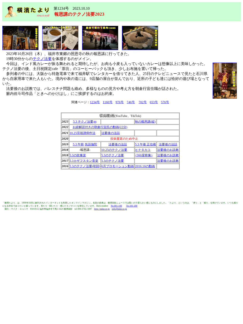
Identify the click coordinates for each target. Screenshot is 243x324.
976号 (120, 102)
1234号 (95, 102)
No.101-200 (131, 206)
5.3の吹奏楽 (78, 155)
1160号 (107, 102)
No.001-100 (116, 206)
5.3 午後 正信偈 (145, 144)
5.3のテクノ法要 (112, 155)
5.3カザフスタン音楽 (84, 160)
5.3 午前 (78, 144)
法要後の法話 (110, 133)
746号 (131, 102)
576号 (165, 102)
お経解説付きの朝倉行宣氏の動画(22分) (100, 127)
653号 (154, 102)
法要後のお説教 (168, 150)
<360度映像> (144, 155)
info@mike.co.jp (119, 209)
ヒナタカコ (142, 150)
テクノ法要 (42, 59)
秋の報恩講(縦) (145, 121)
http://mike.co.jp (102, 209)
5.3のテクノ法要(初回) (85, 166)
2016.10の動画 (145, 166)
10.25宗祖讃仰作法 (82, 133)
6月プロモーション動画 (117, 166)
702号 (143, 102)
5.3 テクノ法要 (83, 121)
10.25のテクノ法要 (114, 150)
